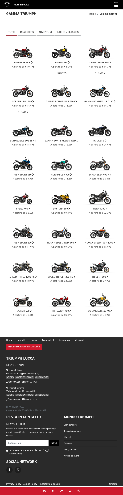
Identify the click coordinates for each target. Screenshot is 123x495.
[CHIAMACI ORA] (70, 491)
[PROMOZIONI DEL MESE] (53, 491)
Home (92, 13)
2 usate (61, 73)
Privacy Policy (13, 484)
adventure (46, 32)
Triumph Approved (72, 431)
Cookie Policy (30, 484)
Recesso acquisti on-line (24, 347)
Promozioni (48, 340)
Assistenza (64, 340)
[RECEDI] (79, 491)
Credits (113, 484)
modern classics (68, 32)
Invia (54, 443)
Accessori (68, 443)
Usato (33, 340)
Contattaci (31, 382)
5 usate (99, 73)
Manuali (67, 437)
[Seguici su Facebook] (9, 470)
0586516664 (14, 399)
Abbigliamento (70, 449)
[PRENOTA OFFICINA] (61, 491)
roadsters (27, 32)
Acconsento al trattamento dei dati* (25, 450)
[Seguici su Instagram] (18, 470)
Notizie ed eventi (71, 456)
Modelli (21, 340)
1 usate (22, 112)
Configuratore (70, 425)
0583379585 (14, 382)
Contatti (79, 340)
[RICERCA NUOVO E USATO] (44, 491)
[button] (116, 5)
